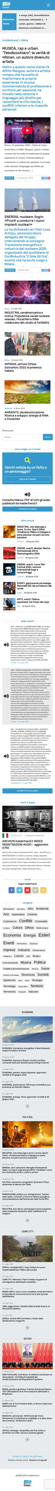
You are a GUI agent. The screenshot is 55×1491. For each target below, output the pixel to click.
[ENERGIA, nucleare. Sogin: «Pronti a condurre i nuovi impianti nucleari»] (27, 200)
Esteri (44, 934)
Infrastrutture (39, 950)
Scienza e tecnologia (11, 975)
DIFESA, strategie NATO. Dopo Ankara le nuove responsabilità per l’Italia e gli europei (23, 1268)
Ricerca (35, 969)
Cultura (17, 927)
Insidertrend (10, 40)
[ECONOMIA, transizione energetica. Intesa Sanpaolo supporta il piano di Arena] (27, 1029)
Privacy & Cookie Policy (23, 1456)
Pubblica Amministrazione (16, 969)
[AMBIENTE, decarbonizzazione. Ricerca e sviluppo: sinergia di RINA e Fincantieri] (27, 392)
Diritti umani (42, 928)
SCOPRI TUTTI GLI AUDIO (27, 791)
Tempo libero (23, 986)
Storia (27, 980)
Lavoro (19, 956)
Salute (45, 968)
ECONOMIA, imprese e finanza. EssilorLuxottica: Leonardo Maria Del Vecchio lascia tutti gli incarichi (25, 1061)
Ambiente (9, 408)
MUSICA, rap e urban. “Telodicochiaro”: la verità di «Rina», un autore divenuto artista (26, 55)
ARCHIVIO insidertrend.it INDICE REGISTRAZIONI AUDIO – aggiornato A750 (25, 844)
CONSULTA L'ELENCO (27, 509)
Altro (30, 908)
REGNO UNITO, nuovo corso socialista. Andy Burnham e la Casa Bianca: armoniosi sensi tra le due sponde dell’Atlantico (27, 1294)
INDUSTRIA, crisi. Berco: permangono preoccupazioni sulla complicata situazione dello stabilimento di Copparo (26, 1211)
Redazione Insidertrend (35, 835)
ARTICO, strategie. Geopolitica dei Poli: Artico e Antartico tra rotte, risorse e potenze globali (23, 1431)
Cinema (32, 914)
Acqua (7, 309)
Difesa (7, 360)
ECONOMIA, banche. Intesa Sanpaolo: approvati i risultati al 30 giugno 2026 (24, 1073)
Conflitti (25, 921)
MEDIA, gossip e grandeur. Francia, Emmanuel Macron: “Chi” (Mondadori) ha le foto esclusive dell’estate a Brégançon (27, 1391)
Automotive (18, 914)
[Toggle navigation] (48, 5)
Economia (12, 935)
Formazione (22, 944)
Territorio (36, 986)
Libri (28, 956)
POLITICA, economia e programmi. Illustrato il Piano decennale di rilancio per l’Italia (25, 1183)
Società (43, 974)
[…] (31, 170)
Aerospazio (8, 909)
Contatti (39, 1456)
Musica (9, 178)
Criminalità (41, 921)
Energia (10, 270)
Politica (40, 962)
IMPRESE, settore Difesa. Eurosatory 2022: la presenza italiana (23, 367)
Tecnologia (9, 986)
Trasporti (22, 992)
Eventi (8, 943)
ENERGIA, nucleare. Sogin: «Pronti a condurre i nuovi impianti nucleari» (24, 220)
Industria (24, 950)
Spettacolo (9, 980)
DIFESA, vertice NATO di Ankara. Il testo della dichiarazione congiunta (22, 1319)
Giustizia (33, 944)
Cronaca (6, 928)
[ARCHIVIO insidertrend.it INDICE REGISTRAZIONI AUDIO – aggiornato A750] (27, 818)
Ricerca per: (8, 430)
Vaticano (33, 991)
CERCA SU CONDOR (27, 479)
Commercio (9, 921)
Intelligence (7, 956)
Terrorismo (9, 991)
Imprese (9, 950)
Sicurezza (28, 974)
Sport (20, 980)
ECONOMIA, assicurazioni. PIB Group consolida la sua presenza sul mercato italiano (26, 1086)
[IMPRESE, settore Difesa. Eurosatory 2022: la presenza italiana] (27, 343)
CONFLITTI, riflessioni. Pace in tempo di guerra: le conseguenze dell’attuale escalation (24, 1280)
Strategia (37, 980)
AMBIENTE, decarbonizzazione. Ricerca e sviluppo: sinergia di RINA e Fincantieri (26, 416)
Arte (6, 914)
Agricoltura (21, 909)
